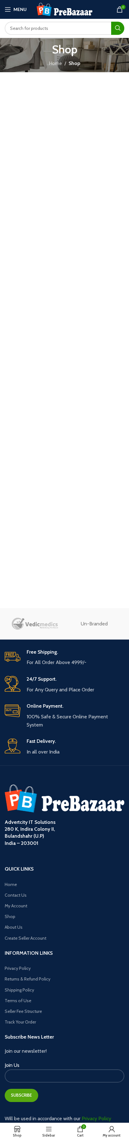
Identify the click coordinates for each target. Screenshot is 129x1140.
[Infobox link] (64, 658)
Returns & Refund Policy (27, 979)
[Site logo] (65, 9)
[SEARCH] (117, 28)
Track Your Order (20, 1022)
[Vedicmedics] (34, 624)
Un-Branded (94, 624)
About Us (14, 927)
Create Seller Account (25, 938)
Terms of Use (18, 1000)
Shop (10, 916)
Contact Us (16, 895)
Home (55, 63)
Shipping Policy (19, 990)
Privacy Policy (18, 968)
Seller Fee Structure (23, 1011)
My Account (16, 906)
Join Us (12, 1065)
